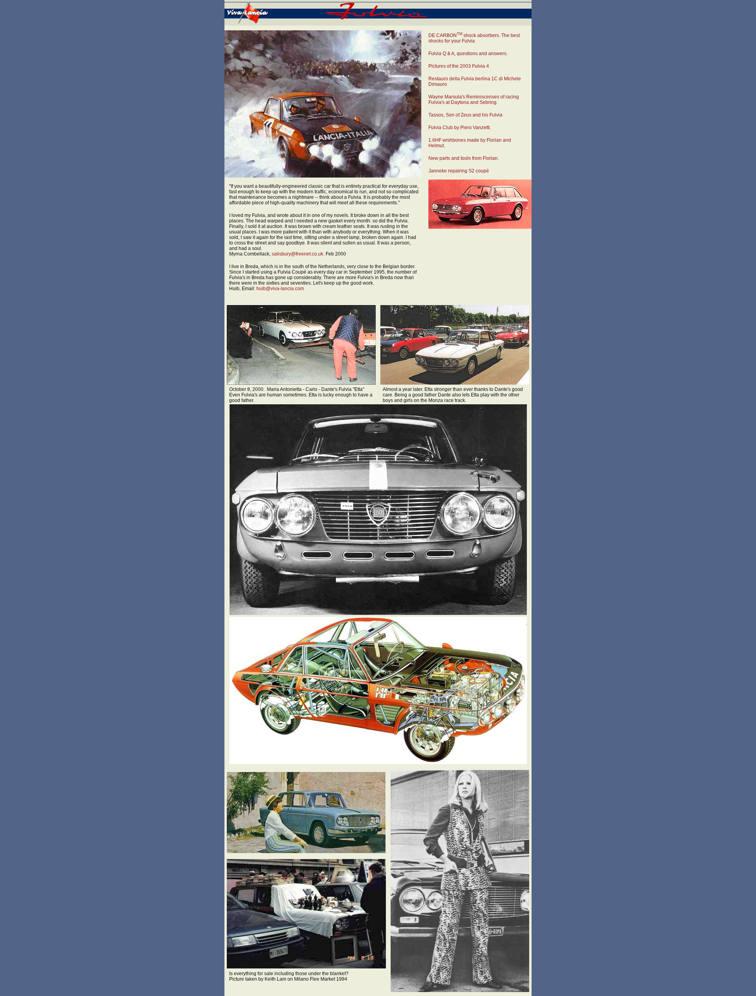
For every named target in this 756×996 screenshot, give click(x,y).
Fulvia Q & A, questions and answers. (468, 53)
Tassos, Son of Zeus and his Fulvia (465, 115)
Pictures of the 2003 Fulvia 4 (458, 66)
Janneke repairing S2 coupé (458, 171)
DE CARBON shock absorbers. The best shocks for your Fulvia (474, 38)
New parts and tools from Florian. (463, 158)
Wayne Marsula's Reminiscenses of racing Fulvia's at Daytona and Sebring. (473, 99)
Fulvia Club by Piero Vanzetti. (459, 127)
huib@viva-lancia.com (280, 288)
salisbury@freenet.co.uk (297, 254)
